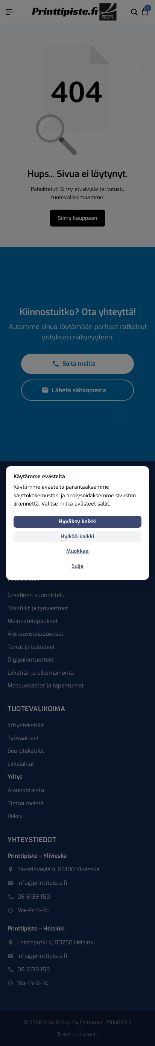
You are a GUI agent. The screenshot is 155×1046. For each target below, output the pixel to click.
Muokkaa (77, 551)
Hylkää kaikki (77, 536)
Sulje (77, 566)
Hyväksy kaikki (78, 521)
